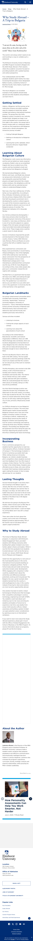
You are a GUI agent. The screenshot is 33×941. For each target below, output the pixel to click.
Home (4, 9)
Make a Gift (16, 883)
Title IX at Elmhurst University (12, 895)
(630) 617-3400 (6, 873)
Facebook (14, 836)
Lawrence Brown (6, 24)
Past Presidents (6, 905)
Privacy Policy (16, 929)
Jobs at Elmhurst (8, 892)
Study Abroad (6, 908)
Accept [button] (13, 939)
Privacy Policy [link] (24, 939)
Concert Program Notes (8, 914)
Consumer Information (16, 931)
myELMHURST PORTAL (8, 888)
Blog (9, 9)
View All (28, 836)
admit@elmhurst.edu (7, 875)
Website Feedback (16, 933)
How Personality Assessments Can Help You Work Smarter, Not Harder (15, 806)
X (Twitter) (21, 836)
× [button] (31, 937)
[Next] (30, 798)
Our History (5, 911)
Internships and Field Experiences (11, 917)
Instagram (6, 836)
